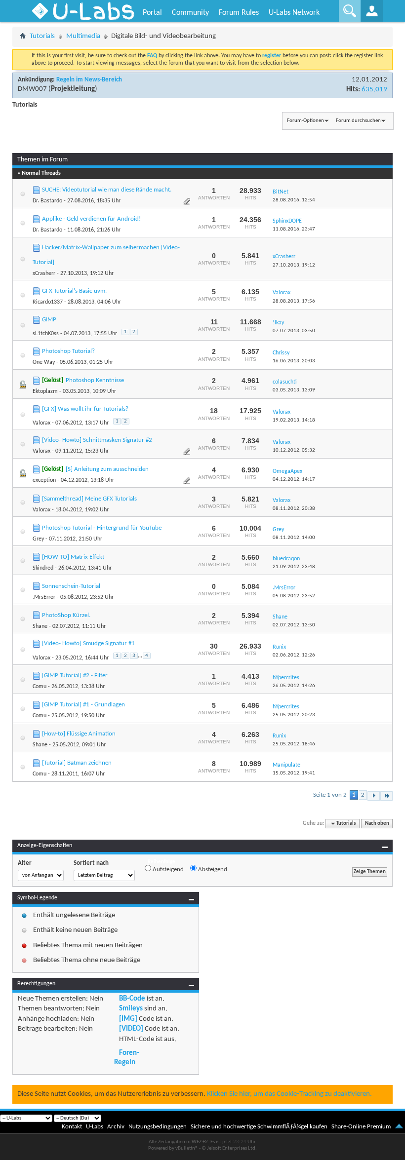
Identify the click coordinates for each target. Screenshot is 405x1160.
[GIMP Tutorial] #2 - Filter (75, 675)
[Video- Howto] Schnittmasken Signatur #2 (97, 440)
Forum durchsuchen (358, 120)
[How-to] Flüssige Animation (79, 734)
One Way (44, 362)
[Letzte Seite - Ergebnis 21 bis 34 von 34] (386, 796)
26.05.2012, (294, 686)
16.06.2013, (294, 361)
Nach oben (377, 823)
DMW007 (32, 89)
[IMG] (128, 1019)
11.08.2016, (294, 229)
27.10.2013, (294, 265)
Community (190, 13)
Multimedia (83, 36)
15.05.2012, (294, 773)
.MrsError (44, 597)
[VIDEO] (131, 1029)
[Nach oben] (399, 1126)
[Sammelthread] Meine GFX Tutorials (89, 499)
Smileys (131, 1008)
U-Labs (94, 1126)
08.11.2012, (294, 508)
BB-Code (132, 999)
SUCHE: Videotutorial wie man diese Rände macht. (106, 190)
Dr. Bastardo (47, 201)
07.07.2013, (294, 331)
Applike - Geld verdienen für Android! (91, 219)
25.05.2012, (294, 715)
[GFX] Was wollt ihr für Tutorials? (85, 409)
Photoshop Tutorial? (68, 351)
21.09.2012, (294, 567)
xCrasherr (44, 273)
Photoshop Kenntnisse (95, 380)
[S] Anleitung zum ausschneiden (107, 469)
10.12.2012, (294, 450)
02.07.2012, (294, 625)
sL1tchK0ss (46, 334)
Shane (40, 626)
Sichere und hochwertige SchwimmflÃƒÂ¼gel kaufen (259, 1126)
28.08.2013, (294, 301)
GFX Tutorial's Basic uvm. (74, 291)
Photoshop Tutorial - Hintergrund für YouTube (102, 528)
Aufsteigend (167, 869)
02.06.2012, (294, 655)
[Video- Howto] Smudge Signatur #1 (88, 643)
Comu (39, 687)
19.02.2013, (294, 420)
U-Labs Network (294, 13)
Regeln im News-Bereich (89, 80)
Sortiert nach (91, 863)
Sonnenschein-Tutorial (71, 586)
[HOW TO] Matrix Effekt (73, 557)
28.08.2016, (294, 200)
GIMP (49, 319)
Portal (152, 13)
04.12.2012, (294, 479)
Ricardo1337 (48, 302)
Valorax (41, 423)
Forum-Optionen (305, 120)
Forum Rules (239, 13)
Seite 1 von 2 (330, 795)
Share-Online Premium (361, 1126)
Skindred (43, 568)
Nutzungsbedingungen (157, 1126)
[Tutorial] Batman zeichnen (77, 763)
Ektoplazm (45, 391)
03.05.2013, (294, 390)
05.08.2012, (294, 596)
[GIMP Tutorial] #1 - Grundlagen (83, 704)
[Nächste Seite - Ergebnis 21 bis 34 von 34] (373, 796)
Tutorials (42, 36)
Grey (38, 539)
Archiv (115, 1126)
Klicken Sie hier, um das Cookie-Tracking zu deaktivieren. (289, 1094)
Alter (25, 863)
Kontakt (72, 1126)
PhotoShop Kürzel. (66, 615)
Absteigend (212, 869)
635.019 (374, 89)
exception (44, 480)
